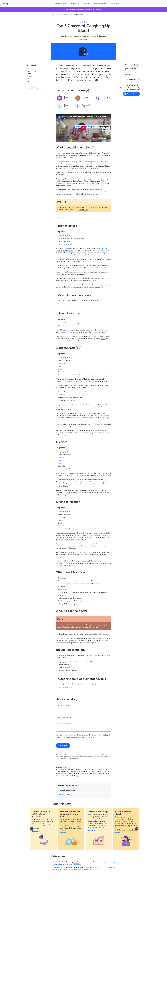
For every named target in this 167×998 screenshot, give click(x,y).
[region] (84, 829)
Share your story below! (63, 705)
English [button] (83, 39)
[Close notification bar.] (163, 9)
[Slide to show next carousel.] (137, 829)
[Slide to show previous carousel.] (32, 829)
